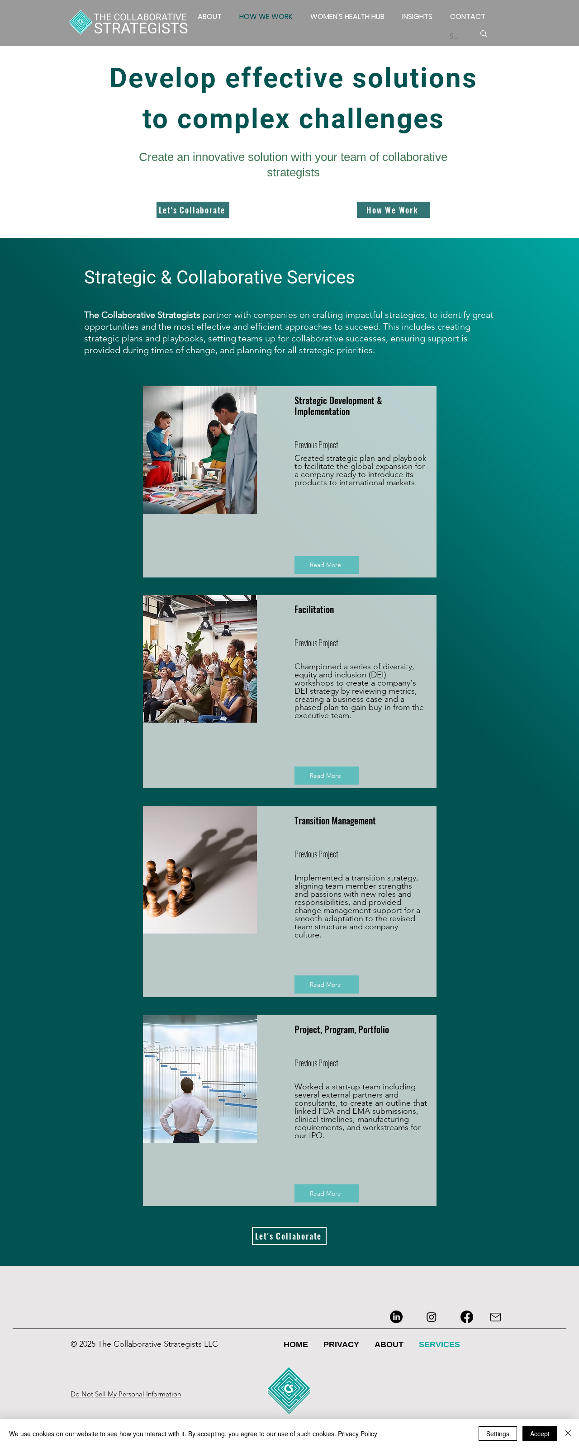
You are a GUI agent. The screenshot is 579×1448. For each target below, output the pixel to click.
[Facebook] (466, 1317)
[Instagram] (431, 1317)
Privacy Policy (357, 1433)
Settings (497, 1433)
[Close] (568, 1433)
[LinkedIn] (396, 1317)
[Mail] (495, 1317)
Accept (540, 1433)
